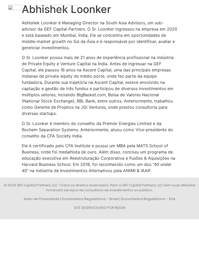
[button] (176, 10)
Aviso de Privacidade (41, 198)
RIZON (120, 207)
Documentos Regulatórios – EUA (148, 198)
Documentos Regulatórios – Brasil (90, 198)
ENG (189, 9)
